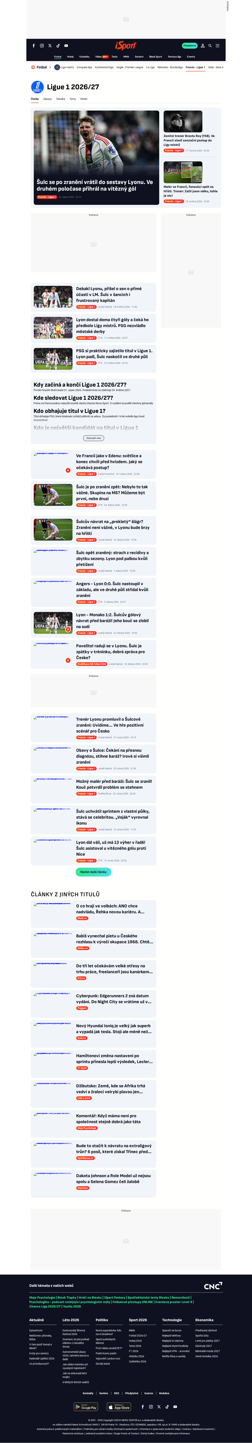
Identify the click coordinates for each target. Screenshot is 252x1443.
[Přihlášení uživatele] (202, 45)
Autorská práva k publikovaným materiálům (59, 1429)
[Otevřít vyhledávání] (210, 45)
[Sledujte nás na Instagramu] (42, 46)
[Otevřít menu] (217, 45)
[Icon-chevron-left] (57, 67)
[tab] (35, 99)
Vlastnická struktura (72, 1433)
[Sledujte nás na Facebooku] (34, 46)
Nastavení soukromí (203, 1429)
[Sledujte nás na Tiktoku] (58, 46)
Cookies (186, 1429)
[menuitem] (41, 67)
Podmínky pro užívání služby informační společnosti (110, 1429)
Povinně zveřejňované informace (173, 1433)
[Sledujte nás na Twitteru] (50, 46)
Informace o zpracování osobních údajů (159, 1429)
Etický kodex (147, 1433)
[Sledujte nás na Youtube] (66, 46)
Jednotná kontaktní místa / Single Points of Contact (112, 1433)
